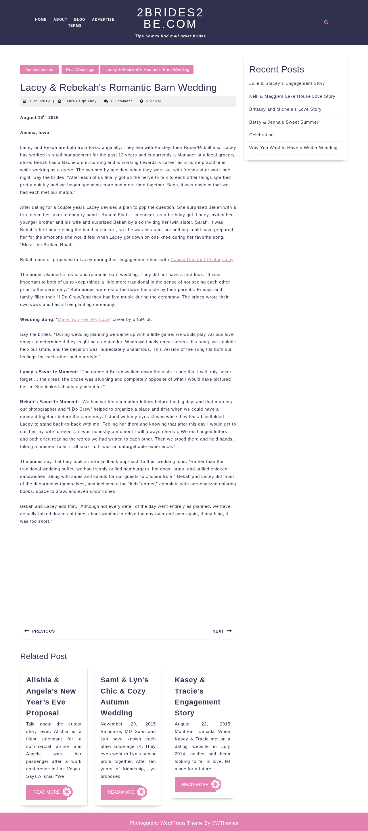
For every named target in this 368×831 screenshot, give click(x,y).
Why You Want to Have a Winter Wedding (293, 147)
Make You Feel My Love (84, 319)
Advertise (103, 20)
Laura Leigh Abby (80, 101)
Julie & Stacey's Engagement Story (287, 83)
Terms (75, 26)
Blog (79, 20)
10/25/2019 (39, 101)
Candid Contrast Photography (201, 259)
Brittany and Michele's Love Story (285, 109)
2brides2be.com (170, 18)
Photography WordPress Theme (166, 823)
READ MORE (50, 794)
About (60, 20)
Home (41, 20)
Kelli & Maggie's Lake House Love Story (292, 96)
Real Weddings (80, 69)
